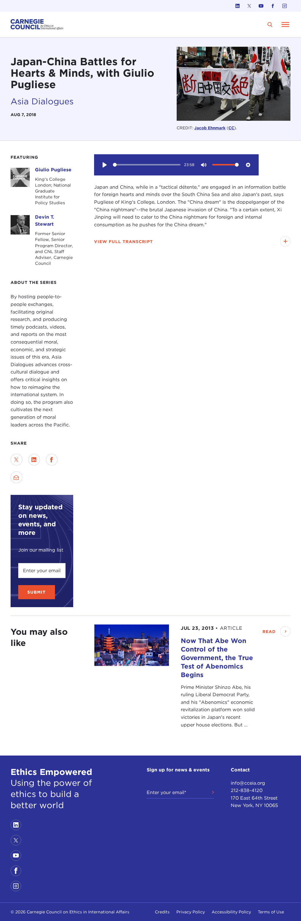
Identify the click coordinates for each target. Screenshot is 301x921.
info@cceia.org (248, 783)
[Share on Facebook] (52, 459)
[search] (270, 24)
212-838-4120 (246, 790)
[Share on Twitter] (16, 459)
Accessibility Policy (231, 912)
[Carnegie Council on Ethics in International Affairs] (37, 24)
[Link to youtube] (261, 6)
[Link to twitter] (249, 6)
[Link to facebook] (273, 6)
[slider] (146, 165)
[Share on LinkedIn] (34, 459)
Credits (162, 912)
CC (231, 127)
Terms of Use (271, 912)
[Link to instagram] (284, 6)
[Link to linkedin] (237, 6)
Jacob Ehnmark (209, 127)
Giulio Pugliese (53, 170)
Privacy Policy (190, 912)
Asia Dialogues (42, 101)
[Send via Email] (16, 477)
